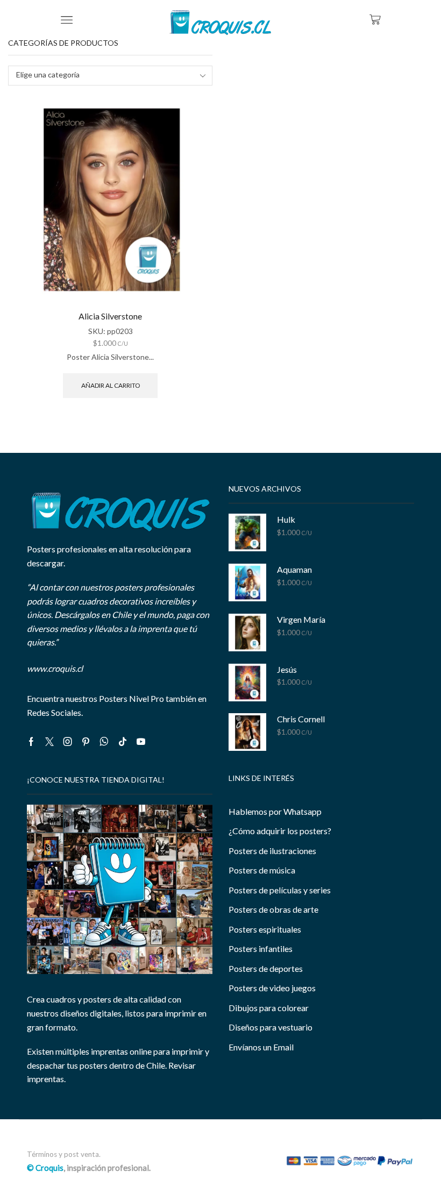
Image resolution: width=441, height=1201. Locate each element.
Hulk (286, 519)
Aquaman (294, 569)
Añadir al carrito (110, 385)
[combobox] (110, 76)
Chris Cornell (301, 719)
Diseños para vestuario (270, 1027)
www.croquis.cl (55, 668)
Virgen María (301, 619)
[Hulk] (247, 532)
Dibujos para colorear (269, 1008)
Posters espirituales (265, 929)
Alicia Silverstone (110, 316)
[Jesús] (247, 682)
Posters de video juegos (272, 988)
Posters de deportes (266, 968)
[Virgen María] (247, 632)
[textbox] (103, 75)
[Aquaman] (247, 582)
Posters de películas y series (280, 890)
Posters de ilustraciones (272, 850)
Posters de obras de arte (273, 909)
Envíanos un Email (261, 1047)
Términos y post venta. (64, 1154)
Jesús (287, 669)
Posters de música (262, 870)
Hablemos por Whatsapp (275, 811)
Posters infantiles (261, 948)
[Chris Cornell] (247, 732)
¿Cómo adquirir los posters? (280, 831)
